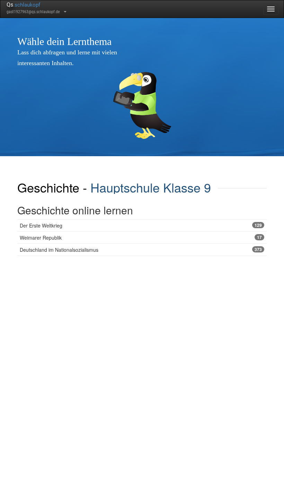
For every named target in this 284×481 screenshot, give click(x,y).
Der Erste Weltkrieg (141, 225)
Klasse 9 (187, 187)
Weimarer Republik (141, 237)
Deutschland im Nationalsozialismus (141, 249)
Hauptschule (125, 187)
